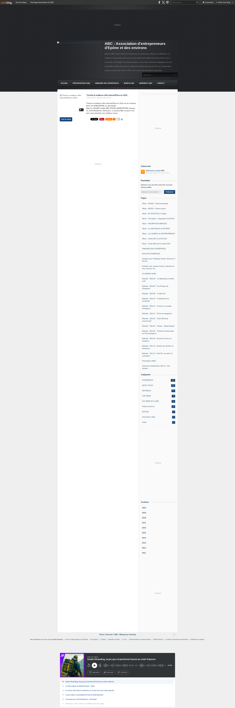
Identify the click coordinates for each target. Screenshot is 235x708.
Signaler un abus (114, 639)
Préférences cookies (197, 639)
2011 (144, 553)
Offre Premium (158, 639)
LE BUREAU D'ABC (149, 274)
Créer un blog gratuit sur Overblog (76, 639)
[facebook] (159, 2)
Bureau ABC (129, 83)
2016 (144, 528)
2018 (144, 518)
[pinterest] (167, 2)
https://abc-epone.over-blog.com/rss (158, 173)
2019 (144, 513)
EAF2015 (145, 412)
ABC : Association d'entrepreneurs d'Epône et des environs (135, 46)
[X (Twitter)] (163, 2)
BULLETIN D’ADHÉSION (151, 254)
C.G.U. (125, 639)
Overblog (132, 634)
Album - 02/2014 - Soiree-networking (155, 203)
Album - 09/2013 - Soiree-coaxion (154, 208)
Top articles (94, 639)
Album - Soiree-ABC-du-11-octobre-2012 (156, 244)
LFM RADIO (146, 396)
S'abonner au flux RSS (155, 171)
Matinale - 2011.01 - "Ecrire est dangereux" (157, 313)
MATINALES (146, 391)
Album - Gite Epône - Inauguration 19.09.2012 (158, 219)
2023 (144, 508)
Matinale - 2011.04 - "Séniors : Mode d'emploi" (158, 326)
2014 (144, 538)
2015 (144, 533)
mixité (144, 422)
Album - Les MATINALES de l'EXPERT (156, 229)
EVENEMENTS (147, 380)
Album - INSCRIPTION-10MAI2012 (154, 224)
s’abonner (95, 672)
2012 (144, 548)
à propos (124, 672)
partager (110, 672)
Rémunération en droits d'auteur (140, 639)
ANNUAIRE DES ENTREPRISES (154, 249)
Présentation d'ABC (81, 83)
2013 (144, 543)
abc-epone (44, 639)
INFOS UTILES (147, 385)
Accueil (64, 83)
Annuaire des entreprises (107, 83)
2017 (144, 523)
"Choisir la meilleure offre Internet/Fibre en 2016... (107, 95)
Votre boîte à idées (148, 417)
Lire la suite (66, 119)
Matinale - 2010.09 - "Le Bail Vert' (154, 294)
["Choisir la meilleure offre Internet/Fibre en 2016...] (72, 98)
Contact (161, 83)
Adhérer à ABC (145, 83)
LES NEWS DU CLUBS (150, 401)
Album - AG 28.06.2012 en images (154, 214)
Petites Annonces (148, 406)
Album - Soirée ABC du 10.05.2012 (154, 239)
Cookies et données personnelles (177, 639)
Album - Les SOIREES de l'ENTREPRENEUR (158, 234)
